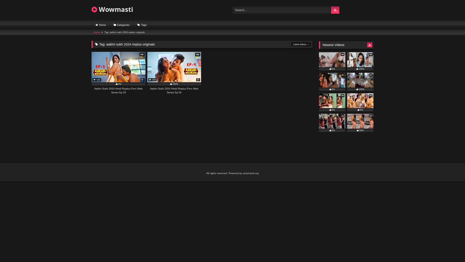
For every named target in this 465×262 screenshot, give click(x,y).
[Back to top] (454, 251)
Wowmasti (115, 9)
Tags (144, 24)
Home (102, 24)
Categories (123, 24)
